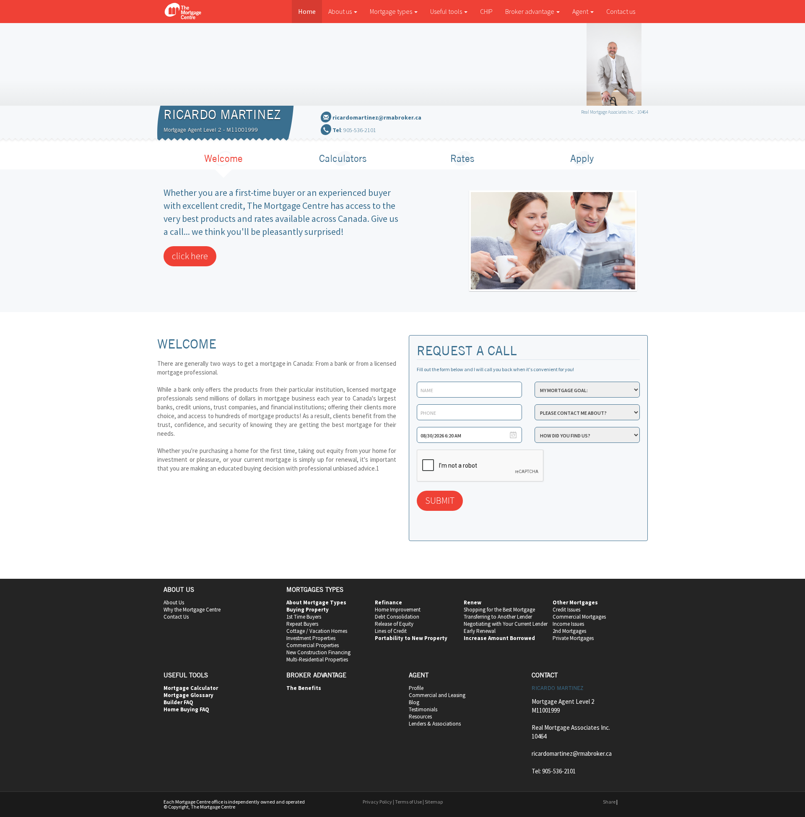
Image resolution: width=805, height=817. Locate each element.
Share (609, 802)
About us (340, 11)
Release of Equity (394, 623)
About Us (174, 602)
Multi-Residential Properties (317, 659)
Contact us (620, 11)
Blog (414, 702)
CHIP (486, 11)
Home (307, 11)
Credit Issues (566, 609)
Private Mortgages (573, 638)
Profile (416, 688)
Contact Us (176, 616)
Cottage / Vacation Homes (316, 631)
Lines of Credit (391, 631)
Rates (462, 158)
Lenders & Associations (435, 723)
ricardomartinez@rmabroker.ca (376, 117)
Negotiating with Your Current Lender (506, 623)
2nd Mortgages (569, 631)
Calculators (342, 158)
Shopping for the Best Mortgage (499, 609)
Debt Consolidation (397, 616)
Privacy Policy (377, 802)
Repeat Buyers (302, 623)
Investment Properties (310, 638)
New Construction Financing (318, 652)
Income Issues (568, 623)
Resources (420, 716)
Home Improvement (398, 609)
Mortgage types (391, 11)
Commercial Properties (312, 645)
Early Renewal (480, 631)
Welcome (223, 158)
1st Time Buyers (303, 616)
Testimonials (423, 709)
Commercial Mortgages (579, 616)
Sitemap (434, 802)
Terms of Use (408, 802)
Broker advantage (530, 11)
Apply (582, 158)
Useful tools (446, 11)
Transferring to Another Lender (498, 616)
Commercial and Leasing (437, 695)
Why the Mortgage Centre (192, 609)
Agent (580, 11)
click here (190, 256)
